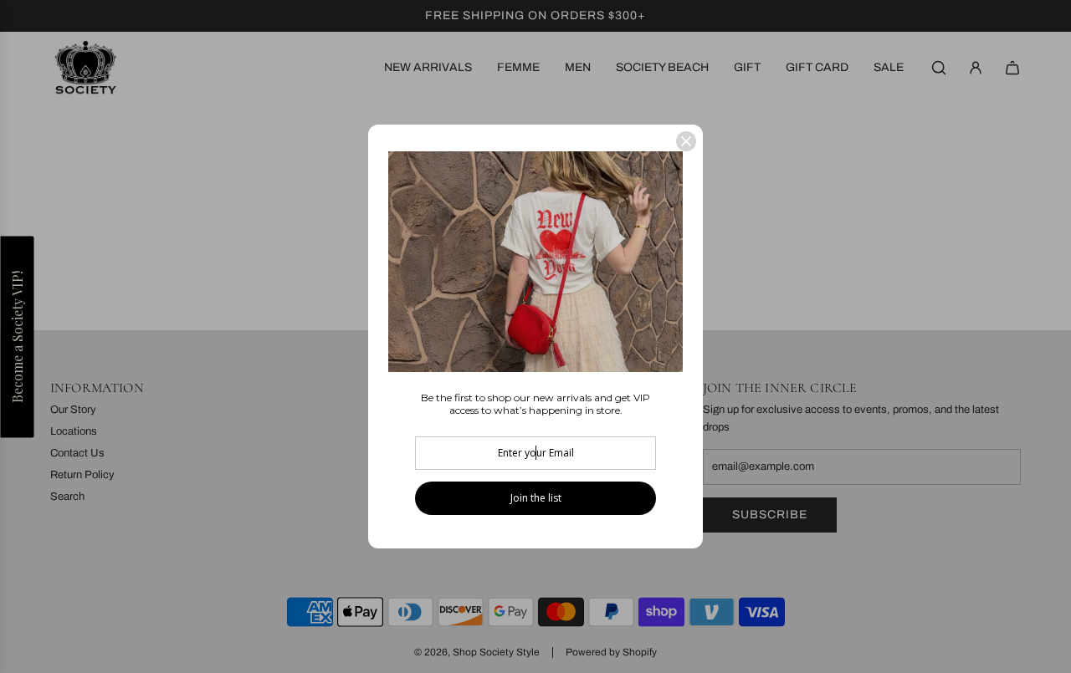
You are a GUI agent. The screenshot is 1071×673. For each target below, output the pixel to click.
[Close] (686, 141)
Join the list (535, 498)
